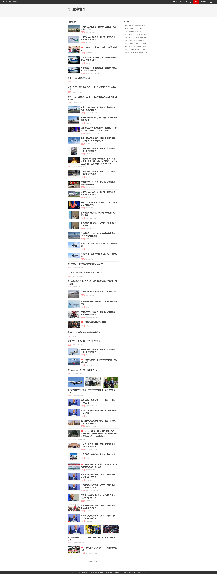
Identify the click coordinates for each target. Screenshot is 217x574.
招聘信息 (107, 572)
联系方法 (102, 572)
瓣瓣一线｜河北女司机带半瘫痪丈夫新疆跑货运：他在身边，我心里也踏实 (137, 46)
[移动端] (170, 2)
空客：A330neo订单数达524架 (79, 78)
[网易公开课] (175, 2)
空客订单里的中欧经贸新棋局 (96, 322)
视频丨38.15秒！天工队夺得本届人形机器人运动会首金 (137, 37)
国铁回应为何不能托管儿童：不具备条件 (135, 49)
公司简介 (97, 572)
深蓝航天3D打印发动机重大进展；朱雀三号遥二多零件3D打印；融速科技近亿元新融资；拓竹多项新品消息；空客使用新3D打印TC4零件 (99, 161)
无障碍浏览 (15, 1)
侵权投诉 (143, 572)
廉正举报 (138, 572)
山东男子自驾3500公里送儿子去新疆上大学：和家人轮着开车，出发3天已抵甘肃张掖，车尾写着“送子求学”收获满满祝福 (137, 43)
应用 (10, 1)
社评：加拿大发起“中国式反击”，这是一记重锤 (137, 31)
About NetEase (90, 572)
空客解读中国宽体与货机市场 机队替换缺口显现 (99, 291)
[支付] (186, 2)
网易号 (82, 32)
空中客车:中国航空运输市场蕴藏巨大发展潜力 (85, 273)
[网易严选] (181, 2)
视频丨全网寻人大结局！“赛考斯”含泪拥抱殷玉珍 (137, 40)
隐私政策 (117, 572)
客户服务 (112, 572)
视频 (83, 52)
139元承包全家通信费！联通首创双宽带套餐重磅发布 (137, 52)
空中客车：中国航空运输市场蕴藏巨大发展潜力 (85, 264)
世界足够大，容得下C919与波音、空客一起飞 (98, 454)
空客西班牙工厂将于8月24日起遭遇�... (82, 370)
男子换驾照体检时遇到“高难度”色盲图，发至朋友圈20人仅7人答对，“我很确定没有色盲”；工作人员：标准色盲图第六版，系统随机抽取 (137, 28)
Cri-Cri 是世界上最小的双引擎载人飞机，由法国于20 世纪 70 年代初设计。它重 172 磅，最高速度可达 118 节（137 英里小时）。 (99, 433)
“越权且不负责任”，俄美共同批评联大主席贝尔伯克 (137, 34)
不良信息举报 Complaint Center (127, 572)
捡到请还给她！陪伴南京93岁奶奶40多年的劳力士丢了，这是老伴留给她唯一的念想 (137, 25)
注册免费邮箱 (203, 1)
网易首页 (5, 1)
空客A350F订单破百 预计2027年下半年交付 (84, 332)
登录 (196, 1)
